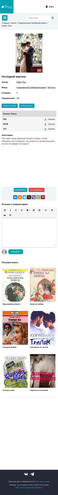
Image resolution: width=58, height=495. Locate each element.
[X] (29, 197)
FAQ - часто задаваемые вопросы (29, 488)
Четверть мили (9, 390)
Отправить (15, 252)
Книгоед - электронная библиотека (6, 6)
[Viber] (34, 197)
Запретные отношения (39, 390)
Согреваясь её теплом (39, 347)
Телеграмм (32, 474)
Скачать (51, 119)
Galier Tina (6, 26)
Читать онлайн (9, 106)
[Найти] (53, 17)
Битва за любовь (37, 304)
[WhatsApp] (38, 197)
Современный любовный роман (32, 23)
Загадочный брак (9, 347)
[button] (4, 210)
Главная (5, 23)
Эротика (51, 87)
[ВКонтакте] (15, 197)
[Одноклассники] (20, 197)
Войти (51, 7)
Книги (13, 23)
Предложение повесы (11, 304)
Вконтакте (26, 474)
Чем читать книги (43, 482)
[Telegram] (24, 197)
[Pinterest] (43, 197)
